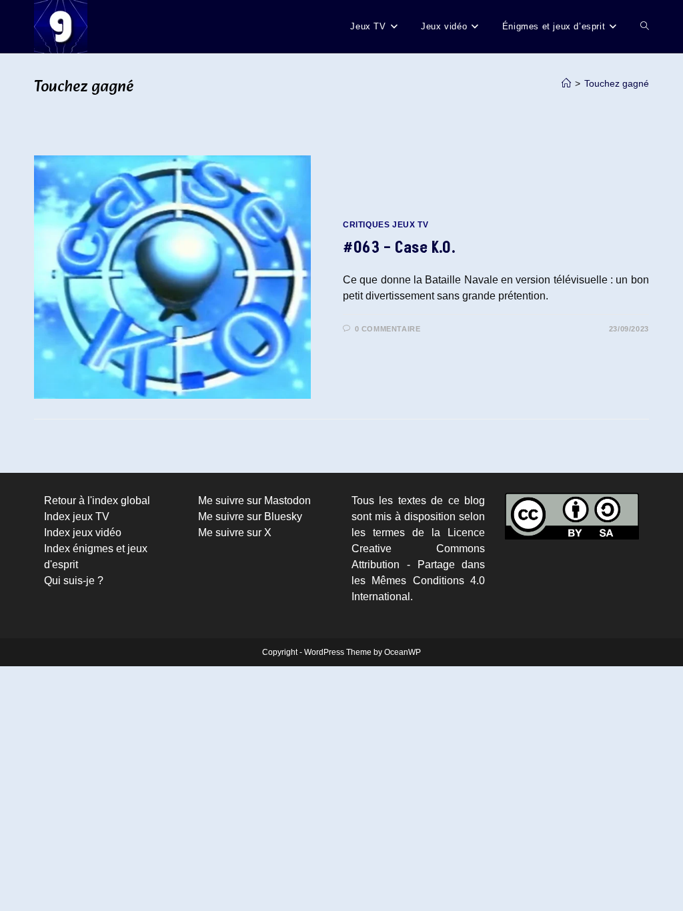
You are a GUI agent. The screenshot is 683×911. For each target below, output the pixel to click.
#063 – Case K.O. (399, 248)
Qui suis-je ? (73, 580)
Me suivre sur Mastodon (254, 500)
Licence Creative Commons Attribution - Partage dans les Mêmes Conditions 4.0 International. (418, 564)
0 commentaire (388, 329)
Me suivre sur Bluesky (250, 516)
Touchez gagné (616, 83)
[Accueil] (566, 83)
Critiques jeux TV (385, 224)
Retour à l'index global (97, 500)
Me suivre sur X (234, 532)
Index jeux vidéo (82, 532)
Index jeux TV (76, 516)
